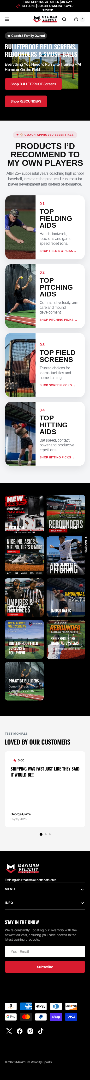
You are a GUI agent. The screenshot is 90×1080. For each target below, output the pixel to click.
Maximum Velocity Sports (34, 1062)
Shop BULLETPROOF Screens (33, 84)
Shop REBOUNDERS (26, 101)
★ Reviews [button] (86, 544)
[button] (7, 19)
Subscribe (45, 967)
